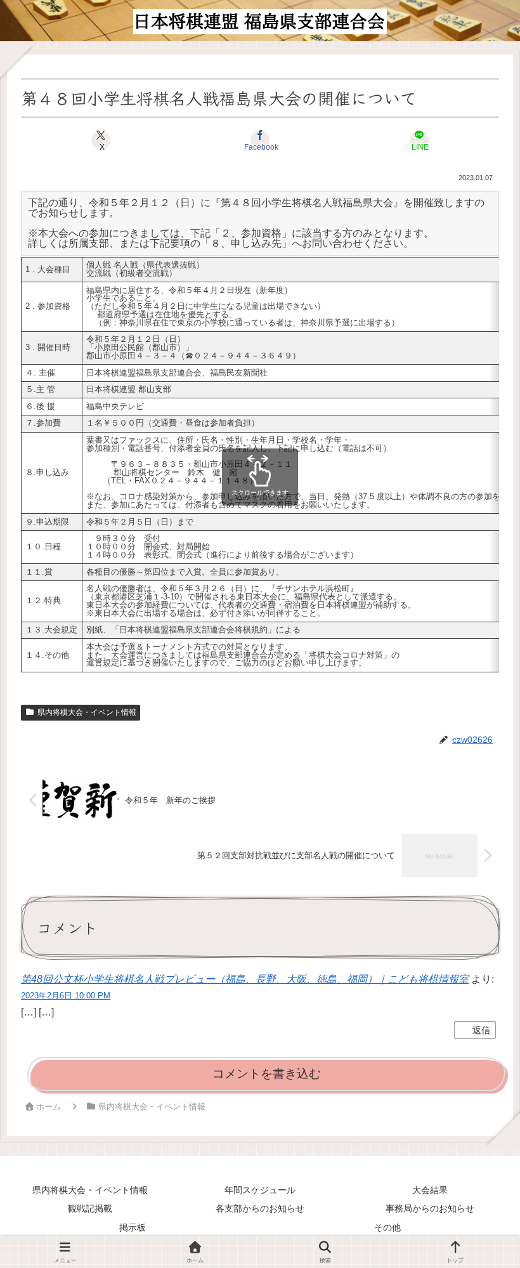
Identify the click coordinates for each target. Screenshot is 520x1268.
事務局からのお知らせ (430, 1208)
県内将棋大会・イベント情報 (86, 712)
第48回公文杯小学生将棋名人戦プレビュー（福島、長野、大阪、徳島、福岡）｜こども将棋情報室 (245, 979)
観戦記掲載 (90, 1208)
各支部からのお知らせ (260, 1208)
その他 (387, 1227)
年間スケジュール (260, 1190)
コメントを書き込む (266, 1073)
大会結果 (430, 1190)
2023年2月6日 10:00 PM (65, 995)
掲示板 (132, 1227)
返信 (481, 1030)
